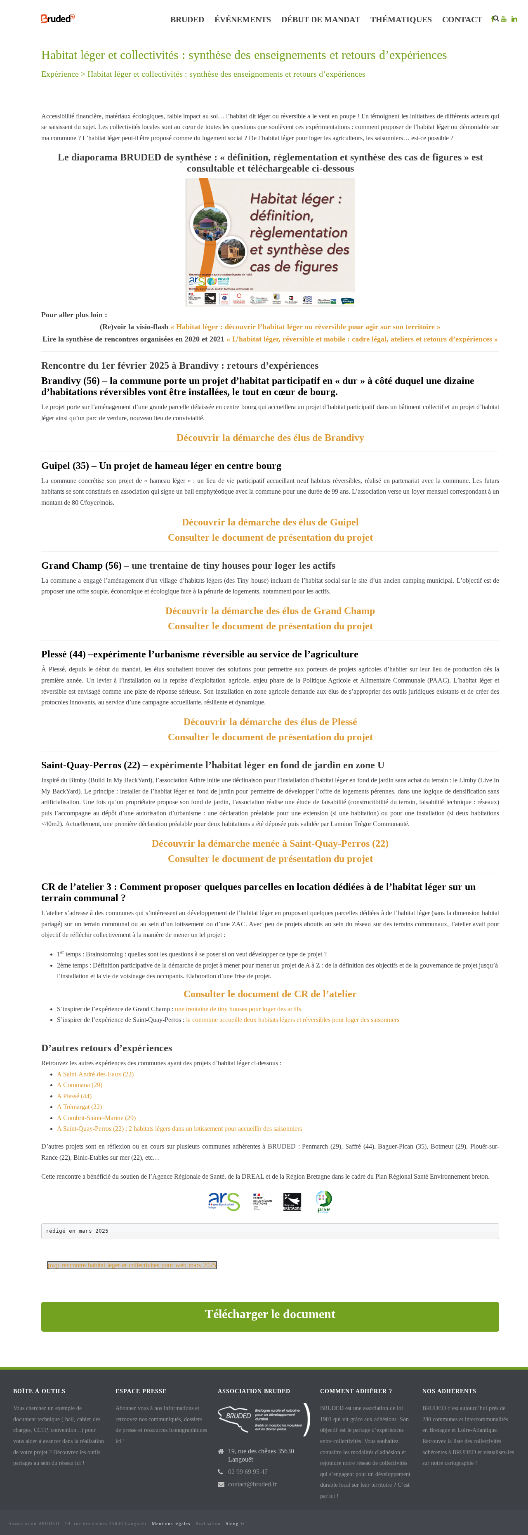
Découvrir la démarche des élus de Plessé (270, 721)
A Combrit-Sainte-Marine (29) (96, 1117)
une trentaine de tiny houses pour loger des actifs (238, 1008)
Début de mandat (320, 19)
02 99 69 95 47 (248, 1471)
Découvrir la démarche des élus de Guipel (270, 522)
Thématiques (401, 19)
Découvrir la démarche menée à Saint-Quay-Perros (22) (270, 843)
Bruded (187, 19)
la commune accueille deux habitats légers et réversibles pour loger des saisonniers (292, 1019)
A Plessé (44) (74, 1095)
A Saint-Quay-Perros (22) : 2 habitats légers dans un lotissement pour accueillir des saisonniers (179, 1128)
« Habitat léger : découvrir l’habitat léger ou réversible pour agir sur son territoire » (305, 327)
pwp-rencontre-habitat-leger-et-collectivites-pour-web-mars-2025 (132, 1265)
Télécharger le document (270, 1314)
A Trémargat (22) (79, 1106)
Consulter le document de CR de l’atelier (270, 994)
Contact (462, 19)
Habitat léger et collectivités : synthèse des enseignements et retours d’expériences (226, 73)
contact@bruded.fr (252, 1484)
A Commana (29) (79, 1084)
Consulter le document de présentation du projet (270, 537)
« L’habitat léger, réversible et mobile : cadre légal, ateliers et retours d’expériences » (362, 339)
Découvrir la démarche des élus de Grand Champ (270, 610)
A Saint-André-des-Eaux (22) (95, 1074)
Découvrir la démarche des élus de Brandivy (270, 437)
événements (242, 19)
